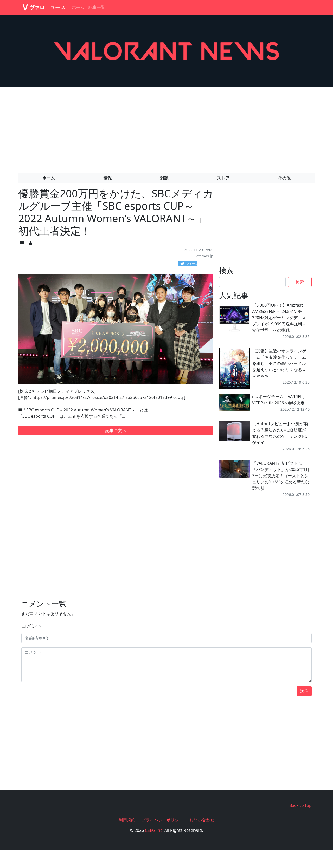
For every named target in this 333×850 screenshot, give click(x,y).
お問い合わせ (201, 820)
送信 (304, 691)
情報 (108, 178)
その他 (284, 178)
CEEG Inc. (154, 830)
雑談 (164, 178)
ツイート (191, 263)
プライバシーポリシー (162, 820)
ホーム (78, 7)
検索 (300, 282)
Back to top (300, 805)
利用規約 (127, 820)
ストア (223, 178)
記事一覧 (96, 7)
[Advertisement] (166, 127)
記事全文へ (115, 430)
